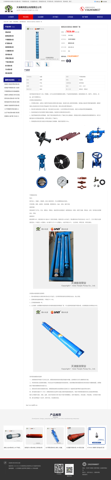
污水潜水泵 (8, 69)
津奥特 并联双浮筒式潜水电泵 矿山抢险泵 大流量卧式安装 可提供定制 (12, 84)
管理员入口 (30, 468)
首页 (11, 21)
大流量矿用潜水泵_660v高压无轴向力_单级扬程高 (76, 447)
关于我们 (55, 17)
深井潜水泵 (23, 21)
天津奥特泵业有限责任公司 (27, 466)
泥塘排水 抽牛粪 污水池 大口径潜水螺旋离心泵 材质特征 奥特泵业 (12, 116)
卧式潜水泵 (8, 65)
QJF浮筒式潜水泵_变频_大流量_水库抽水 (53, 447)
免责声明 (24, 468)
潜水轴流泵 (8, 73)
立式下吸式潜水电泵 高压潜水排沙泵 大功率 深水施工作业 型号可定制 (12, 112)
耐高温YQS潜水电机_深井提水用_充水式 (32, 447)
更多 (19, 80)
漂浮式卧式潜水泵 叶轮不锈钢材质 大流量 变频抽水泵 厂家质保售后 (12, 98)
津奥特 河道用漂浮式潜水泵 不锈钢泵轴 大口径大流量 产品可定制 (12, 105)
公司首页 (11, 17)
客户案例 (85, 17)
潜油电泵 (8, 32)
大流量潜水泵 (9, 51)
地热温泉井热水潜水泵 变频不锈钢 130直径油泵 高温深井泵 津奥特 (12, 102)
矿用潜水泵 (8, 43)
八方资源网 (18, 468)
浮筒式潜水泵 (9, 58)
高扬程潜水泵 (9, 47)
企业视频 (40, 17)
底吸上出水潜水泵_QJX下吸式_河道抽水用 (11, 447)
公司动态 (70, 17)
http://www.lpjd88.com (31, 405)
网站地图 (35, 468)
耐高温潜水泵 (9, 36)
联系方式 (100, 17)
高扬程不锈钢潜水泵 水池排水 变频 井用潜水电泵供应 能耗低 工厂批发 (12, 87)
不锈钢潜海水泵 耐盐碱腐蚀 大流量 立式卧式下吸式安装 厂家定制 (12, 91)
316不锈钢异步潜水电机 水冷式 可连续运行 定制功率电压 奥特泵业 (12, 109)
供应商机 (26, 17)
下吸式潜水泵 (9, 62)
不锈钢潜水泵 (9, 39)
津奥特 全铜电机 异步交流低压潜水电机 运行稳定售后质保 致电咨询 (12, 94)
